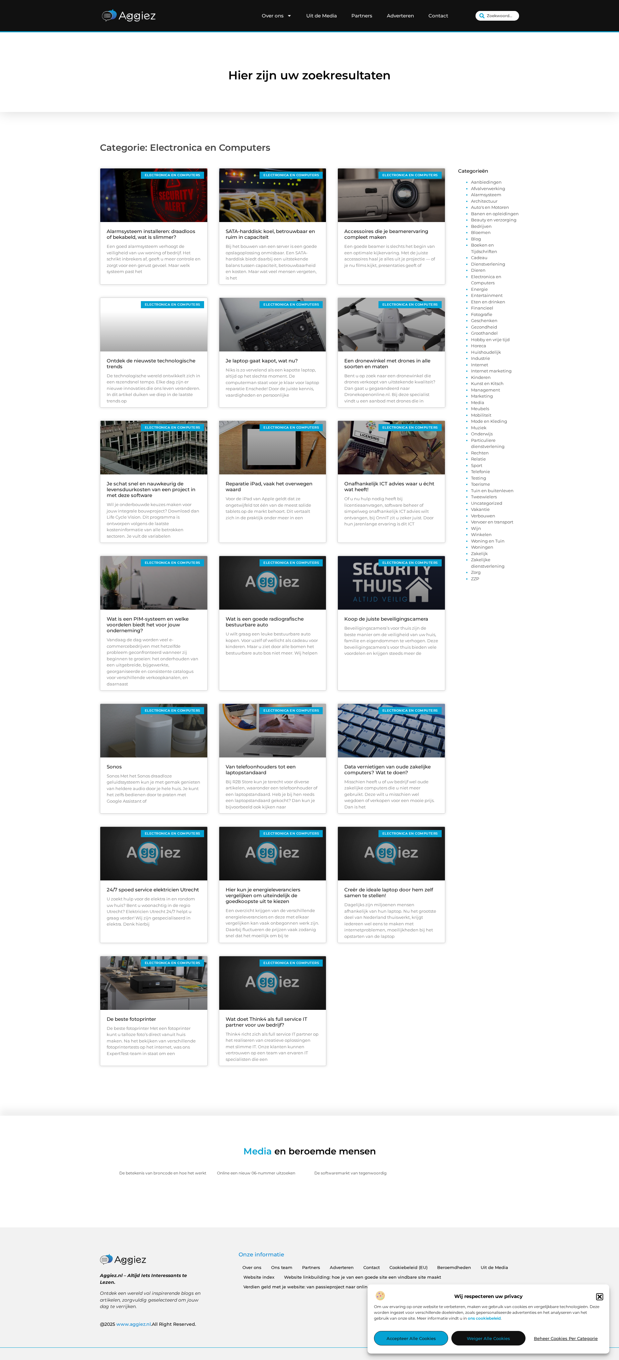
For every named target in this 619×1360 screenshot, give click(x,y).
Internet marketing (491, 370)
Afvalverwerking (488, 188)
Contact (438, 16)
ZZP (475, 578)
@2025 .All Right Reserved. (148, 1324)
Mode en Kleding (489, 421)
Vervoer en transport (492, 521)
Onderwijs (482, 433)
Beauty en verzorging (493, 219)
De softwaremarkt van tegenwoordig (350, 1173)
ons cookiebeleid (484, 1318)
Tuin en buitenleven (492, 490)
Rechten (480, 452)
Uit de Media (321, 16)
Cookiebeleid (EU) (408, 1267)
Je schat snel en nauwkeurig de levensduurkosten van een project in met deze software (151, 489)
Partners (361, 16)
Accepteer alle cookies (411, 1338)
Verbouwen (483, 515)
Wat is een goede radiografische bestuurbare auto (265, 622)
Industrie (480, 358)
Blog (476, 238)
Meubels (480, 408)
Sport (476, 465)
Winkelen (481, 534)
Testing (478, 478)
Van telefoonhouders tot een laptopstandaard (261, 770)
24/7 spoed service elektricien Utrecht (153, 890)
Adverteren (400, 16)
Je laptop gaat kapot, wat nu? (262, 361)
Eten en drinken (488, 301)
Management (485, 389)
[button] (599, 1297)
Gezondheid (484, 327)
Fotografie (481, 314)
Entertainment (487, 295)
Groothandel (484, 333)
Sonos (114, 767)
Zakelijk (479, 553)
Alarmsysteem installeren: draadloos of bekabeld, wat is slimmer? (151, 234)
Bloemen (481, 232)
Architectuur (484, 201)
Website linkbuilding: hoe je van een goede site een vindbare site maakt (362, 1277)
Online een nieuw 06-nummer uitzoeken (256, 1173)
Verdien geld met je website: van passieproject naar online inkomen (317, 1286)
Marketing (482, 396)
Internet (479, 364)
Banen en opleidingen (495, 213)
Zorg (476, 572)
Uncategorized (486, 503)
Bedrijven (481, 226)
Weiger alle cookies (488, 1338)
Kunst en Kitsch (487, 383)
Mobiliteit (481, 415)
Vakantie (480, 509)
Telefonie (480, 471)
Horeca (478, 345)
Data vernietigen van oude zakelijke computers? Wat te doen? (387, 770)
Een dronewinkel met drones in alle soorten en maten (387, 364)
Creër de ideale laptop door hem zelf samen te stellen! (388, 892)
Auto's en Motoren (490, 207)
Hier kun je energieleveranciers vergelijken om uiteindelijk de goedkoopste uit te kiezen (263, 895)
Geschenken (484, 320)
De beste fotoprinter (131, 1019)
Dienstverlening (488, 264)
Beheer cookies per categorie (566, 1338)
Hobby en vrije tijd (490, 339)
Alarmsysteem (486, 194)
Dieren (478, 270)
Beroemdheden (454, 1267)
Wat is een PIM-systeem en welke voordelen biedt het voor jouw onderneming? (148, 625)
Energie (479, 289)
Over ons (273, 16)
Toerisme (480, 484)
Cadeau (479, 257)
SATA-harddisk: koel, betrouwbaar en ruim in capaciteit (270, 234)
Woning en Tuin (488, 540)
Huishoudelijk (486, 352)
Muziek (478, 427)
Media (477, 402)
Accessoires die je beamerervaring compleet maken (386, 234)
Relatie (478, 459)
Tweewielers (484, 496)
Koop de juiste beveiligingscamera (386, 619)
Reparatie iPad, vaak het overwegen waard (269, 486)
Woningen (482, 547)
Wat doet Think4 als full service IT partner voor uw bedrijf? (266, 1022)
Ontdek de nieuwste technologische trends (151, 364)
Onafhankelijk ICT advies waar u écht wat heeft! (389, 486)
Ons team (281, 1267)
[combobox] (497, 16)
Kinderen (481, 377)
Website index (258, 1277)
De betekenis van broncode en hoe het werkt (162, 1173)
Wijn (476, 528)
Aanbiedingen (486, 182)
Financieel (482, 307)
